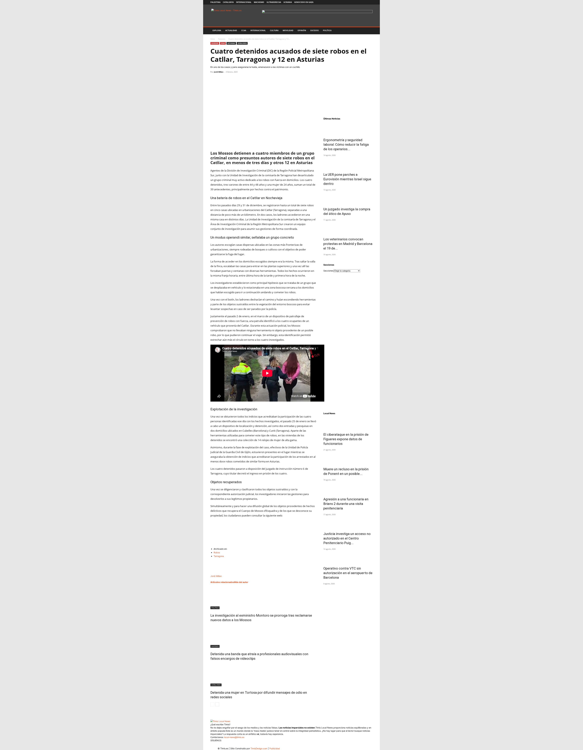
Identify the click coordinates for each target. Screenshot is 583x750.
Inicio (212, 39)
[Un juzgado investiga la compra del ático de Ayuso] (348, 197)
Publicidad (274, 748)
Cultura (274, 30)
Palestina (215, 2)
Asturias (231, 43)
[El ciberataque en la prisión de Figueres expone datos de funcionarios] (348, 423)
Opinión (302, 30)
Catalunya (228, 2)
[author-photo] (217, 573)
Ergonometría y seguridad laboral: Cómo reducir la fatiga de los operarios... (346, 144)
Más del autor (241, 582)
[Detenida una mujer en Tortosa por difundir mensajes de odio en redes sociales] (263, 674)
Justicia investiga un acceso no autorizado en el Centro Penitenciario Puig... (347, 538)
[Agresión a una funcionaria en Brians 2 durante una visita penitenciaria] (348, 487)
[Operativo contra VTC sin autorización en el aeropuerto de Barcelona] (348, 556)
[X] (360, 2)
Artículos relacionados (222, 582)
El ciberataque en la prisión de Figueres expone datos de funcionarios (345, 439)
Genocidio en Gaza (303, 2)
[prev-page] (212, 704)
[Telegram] (234, 79)
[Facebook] (350, 2)
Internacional (243, 2)
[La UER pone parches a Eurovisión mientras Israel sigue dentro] (348, 163)
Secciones (328, 270)
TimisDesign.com (259, 748)
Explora (217, 30)
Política (327, 30)
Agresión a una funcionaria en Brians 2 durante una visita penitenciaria (345, 503)
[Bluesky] (370, 2)
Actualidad (231, 30)
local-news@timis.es (234, 737)
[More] (241, 79)
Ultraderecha (274, 2)
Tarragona (219, 556)
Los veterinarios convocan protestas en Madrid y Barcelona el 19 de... (347, 243)
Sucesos (314, 30)
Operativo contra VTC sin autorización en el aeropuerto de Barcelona (347, 573)
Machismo (259, 2)
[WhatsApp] (227, 79)
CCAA (243, 30)
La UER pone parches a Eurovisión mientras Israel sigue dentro (347, 179)
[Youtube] (365, 2)
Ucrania (287, 2)
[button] (369, 30)
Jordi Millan (218, 72)
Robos (217, 552)
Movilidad (288, 30)
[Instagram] (355, 2)
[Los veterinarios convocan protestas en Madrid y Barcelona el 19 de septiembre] (348, 227)
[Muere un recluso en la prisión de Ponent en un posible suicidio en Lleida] (348, 457)
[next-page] (217, 704)
